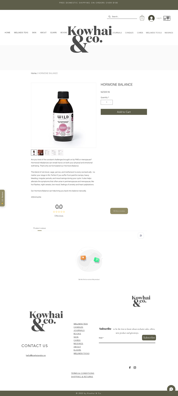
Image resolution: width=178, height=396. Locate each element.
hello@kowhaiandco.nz (36, 355)
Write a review (119, 211)
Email (100, 337)
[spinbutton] (106, 102)
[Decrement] (102, 102)
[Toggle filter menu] (141, 236)
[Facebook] (129, 367)
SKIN (76, 337)
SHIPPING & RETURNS (82, 376)
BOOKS (77, 333)
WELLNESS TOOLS (81, 353)
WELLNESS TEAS (81, 324)
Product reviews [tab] (39, 228)
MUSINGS (78, 343)
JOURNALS (79, 330)
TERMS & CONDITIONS (82, 373)
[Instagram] (134, 367)
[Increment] (110, 102)
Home (33, 73)
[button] (43, 32)
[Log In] (149, 18)
